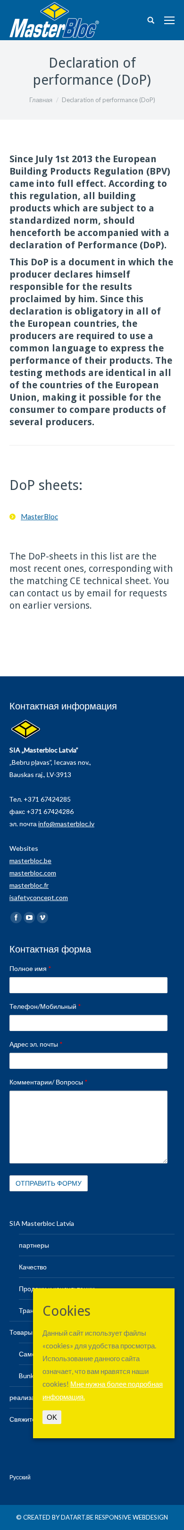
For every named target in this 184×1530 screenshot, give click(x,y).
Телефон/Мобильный (45, 1006)
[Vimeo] (42, 917)
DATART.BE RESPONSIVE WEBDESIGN (114, 1517)
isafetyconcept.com (38, 897)
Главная (40, 100)
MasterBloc (39, 516)
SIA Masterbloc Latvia (41, 1223)
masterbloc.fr (29, 885)
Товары (21, 1332)
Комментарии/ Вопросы (48, 1082)
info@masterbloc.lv (66, 824)
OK (52, 1417)
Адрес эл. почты (36, 1044)
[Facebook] (16, 917)
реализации (27, 1397)
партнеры (34, 1245)
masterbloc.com (32, 873)
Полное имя (30, 968)
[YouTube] (29, 917)
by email (92, 593)
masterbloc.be (30, 861)
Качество (33, 1267)
